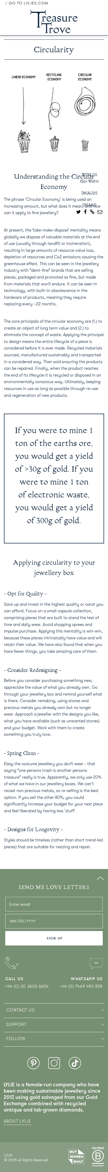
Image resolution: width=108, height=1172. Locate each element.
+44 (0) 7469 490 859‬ (81, 986)
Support (16, 1024)
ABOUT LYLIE (17, 1121)
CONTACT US (20, 1010)
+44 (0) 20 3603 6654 (27, 986)
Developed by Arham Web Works (20, 1165)
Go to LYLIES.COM (27, 3)
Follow (15, 1038)
